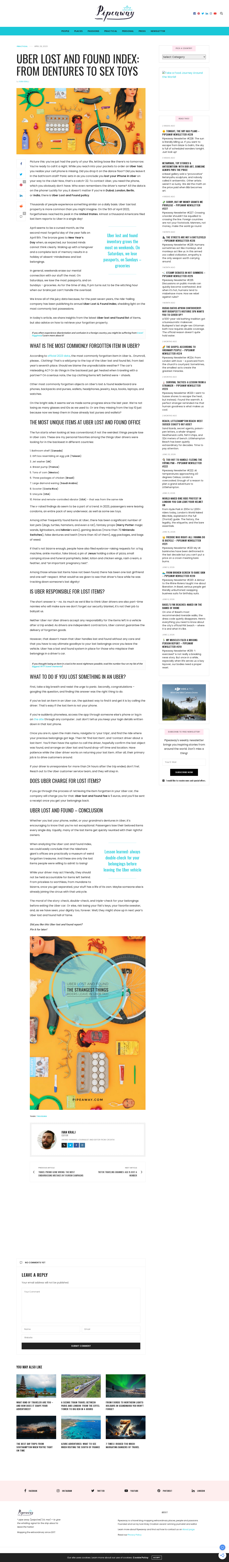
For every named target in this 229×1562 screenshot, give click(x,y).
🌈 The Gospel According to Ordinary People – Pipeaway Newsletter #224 (179, 350)
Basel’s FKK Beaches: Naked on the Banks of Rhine (182, 606)
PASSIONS (93, 31)
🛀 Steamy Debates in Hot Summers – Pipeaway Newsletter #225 (183, 274)
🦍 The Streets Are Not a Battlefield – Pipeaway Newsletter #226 (184, 238)
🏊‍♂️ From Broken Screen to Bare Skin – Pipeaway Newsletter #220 (183, 574)
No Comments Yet (35, 1262)
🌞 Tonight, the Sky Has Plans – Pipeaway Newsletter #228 (180, 132)
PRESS (142, 31)
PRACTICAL (110, 31)
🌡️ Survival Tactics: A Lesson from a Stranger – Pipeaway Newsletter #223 (184, 385)
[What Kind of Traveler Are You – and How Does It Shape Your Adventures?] (36, 1386)
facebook (33, 1490)
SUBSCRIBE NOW (184, 772)
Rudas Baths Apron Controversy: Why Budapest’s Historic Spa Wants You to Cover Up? (183, 311)
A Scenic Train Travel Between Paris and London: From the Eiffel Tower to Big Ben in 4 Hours (80, 1405)
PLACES (78, 31)
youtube (134, 1490)
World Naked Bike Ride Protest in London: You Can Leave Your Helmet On (182, 501)
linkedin (201, 1490)
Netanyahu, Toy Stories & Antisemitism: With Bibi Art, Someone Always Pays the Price (183, 166)
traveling (41, 1116)
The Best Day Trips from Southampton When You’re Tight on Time (34, 1447)
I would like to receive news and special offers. (186, 781)
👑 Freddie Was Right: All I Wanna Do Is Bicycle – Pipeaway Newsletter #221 (183, 540)
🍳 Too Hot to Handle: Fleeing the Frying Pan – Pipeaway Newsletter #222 (182, 463)
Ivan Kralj (24, 81)
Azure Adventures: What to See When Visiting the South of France (80, 1445)
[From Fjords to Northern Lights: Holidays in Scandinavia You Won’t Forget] (126, 1386)
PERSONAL (128, 31)
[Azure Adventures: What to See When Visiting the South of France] (81, 1427)
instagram (67, 1490)
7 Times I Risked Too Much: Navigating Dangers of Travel (122, 1445)
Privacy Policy (134, 1534)
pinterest (167, 1490)
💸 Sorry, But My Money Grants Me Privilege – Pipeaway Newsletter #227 (182, 205)
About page (188, 1529)
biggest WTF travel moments (47, 666)
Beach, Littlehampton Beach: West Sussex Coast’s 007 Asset (182, 422)
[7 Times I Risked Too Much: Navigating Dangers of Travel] (126, 1427)
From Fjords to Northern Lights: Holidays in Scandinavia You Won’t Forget (125, 1405)
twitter (100, 1490)
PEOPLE (65, 31)
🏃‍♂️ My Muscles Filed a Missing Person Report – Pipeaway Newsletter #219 (179, 643)
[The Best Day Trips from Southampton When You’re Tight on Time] (36, 1427)
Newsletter (158, 31)
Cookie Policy (140, 1557)
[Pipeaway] (114, 13)
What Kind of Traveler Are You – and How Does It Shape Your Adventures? (34, 1405)
